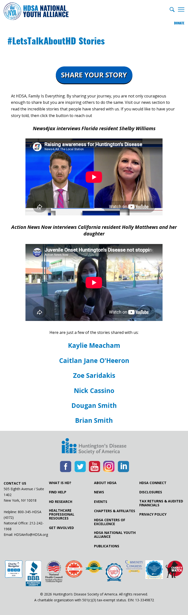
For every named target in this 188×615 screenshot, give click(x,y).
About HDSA (105, 483)
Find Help (57, 492)
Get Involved (61, 528)
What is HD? (60, 483)
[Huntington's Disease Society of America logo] (94, 446)
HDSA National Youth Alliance (115, 535)
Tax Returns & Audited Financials (161, 503)
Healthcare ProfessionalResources (61, 514)
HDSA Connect (152, 483)
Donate (179, 23)
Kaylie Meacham (94, 345)
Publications (106, 546)
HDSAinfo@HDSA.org (31, 534)
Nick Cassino (94, 390)
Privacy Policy (152, 514)
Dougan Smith (94, 405)
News (99, 492)
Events (100, 502)
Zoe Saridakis (94, 375)
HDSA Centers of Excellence (109, 522)
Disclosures (150, 492)
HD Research (60, 502)
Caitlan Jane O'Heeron (94, 360)
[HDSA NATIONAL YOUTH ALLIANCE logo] (36, 11)
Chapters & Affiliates (114, 511)
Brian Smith (94, 420)
